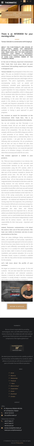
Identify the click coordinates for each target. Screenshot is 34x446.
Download (13, 394)
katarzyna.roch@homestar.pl (13, 430)
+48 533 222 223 (8, 425)
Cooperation (14, 388)
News (20, 13)
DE (27, 1)
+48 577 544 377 (8, 423)
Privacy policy (19, 443)
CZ (30, 1)
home (14, 13)
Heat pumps (14, 378)
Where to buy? (14, 386)
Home (12, 373)
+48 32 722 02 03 (9, 413)
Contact (12, 396)
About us (13, 375)
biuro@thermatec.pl (10, 415)
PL (21, 1)
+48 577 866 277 (8, 421)
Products (13, 381)
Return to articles (17, 306)
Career (12, 391)
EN (24, 1)
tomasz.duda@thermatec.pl (12, 428)
